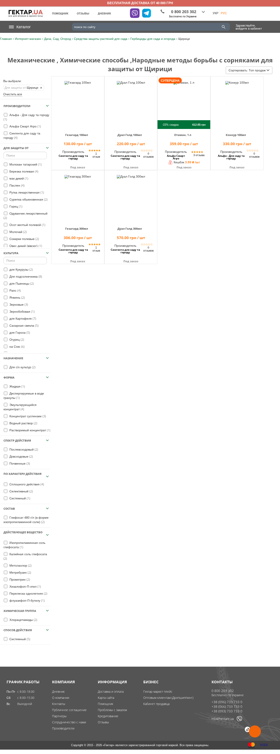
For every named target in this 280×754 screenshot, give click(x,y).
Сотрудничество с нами (69, 722)
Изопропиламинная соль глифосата (24, 545)
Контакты (58, 704)
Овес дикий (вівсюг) (25, 246)
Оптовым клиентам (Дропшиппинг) (168, 698)
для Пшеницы (21, 283)
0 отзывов (148, 155)
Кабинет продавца (156, 704)
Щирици (21, 87)
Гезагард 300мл (76, 229)
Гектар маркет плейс (157, 691)
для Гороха (19, 332)
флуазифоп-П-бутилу (27, 600)
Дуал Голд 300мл (129, 229)
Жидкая (17, 386)
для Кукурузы (21, 269)
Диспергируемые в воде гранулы (24, 396)
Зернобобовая (22, 311)
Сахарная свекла (23, 325)
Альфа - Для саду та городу (26, 117)
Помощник (105, 704)
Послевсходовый (23, 449)
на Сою (16, 346)
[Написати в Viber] (239, 720)
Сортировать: (247, 70)
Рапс (15, 290)
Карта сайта (106, 698)
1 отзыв (96, 155)
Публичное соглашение (69, 710)
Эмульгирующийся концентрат (20, 407)
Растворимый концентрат (29, 430)
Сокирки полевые (24, 239)
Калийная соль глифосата (25, 556)
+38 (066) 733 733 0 (227, 706)
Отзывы (103, 722)
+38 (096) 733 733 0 (227, 702)
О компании (60, 698)
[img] (77, 102)
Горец (15, 206)
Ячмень (17, 297)
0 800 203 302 (223, 691)
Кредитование (108, 716)
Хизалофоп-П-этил (25, 586)
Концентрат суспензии (27, 416)
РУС (224, 13)
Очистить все (12, 94)
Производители (63, 728)
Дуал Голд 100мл (129, 135)
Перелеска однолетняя (28, 593)
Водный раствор (23, 423)
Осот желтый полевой (27, 225)
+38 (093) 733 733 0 (227, 711)
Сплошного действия (26, 484)
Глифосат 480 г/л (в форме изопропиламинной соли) (26, 520)
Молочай (18, 232)
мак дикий (18, 178)
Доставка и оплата (111, 691)
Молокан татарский (25, 164)
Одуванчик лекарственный (25, 216)
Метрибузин (20, 572)
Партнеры (59, 716)
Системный (19, 498)
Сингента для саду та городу (22, 136)
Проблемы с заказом (112, 710)
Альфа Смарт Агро (25, 126)
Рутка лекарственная (26, 192)
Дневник (58, 691)
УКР (215, 13)
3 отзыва (199, 155)
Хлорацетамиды (23, 620)
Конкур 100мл (236, 135)
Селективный (21, 491)
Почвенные (19, 463)
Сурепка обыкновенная (28, 199)
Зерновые (18, 304)
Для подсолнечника (25, 276)
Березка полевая (23, 171)
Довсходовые (21, 456)
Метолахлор (20, 565)
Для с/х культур (22, 367)
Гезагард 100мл (76, 135)
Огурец (16, 339)
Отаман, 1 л (182, 135)
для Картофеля (22, 318)
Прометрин (19, 579)
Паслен (16, 185)
